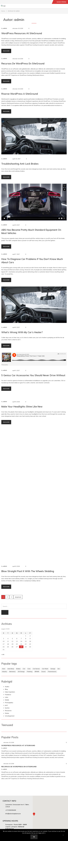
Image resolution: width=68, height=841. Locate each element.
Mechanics (12, 671)
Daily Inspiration (10, 692)
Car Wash (45, 669)
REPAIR (37, 671)
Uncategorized (9, 716)
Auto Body (11, 669)
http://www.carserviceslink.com (34, 397)
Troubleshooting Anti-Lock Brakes (20, 163)
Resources (8, 710)
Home (3, 11)
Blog (6, 689)
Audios (7, 686)
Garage (53, 669)
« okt (2, 654)
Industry (4, 671)
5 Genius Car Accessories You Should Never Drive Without (33, 375)
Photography (9, 702)
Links (6, 697)
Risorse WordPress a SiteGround (19, 93)
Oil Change (21, 671)
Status (7, 713)
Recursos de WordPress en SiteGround (22, 63)
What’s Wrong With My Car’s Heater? (22, 332)
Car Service (36, 669)
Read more (6, 51)
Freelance (8, 694)
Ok (34, 837)
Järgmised (18, 597)
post (6, 705)
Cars (29, 669)
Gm (59, 669)
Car (24, 669)
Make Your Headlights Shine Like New (21, 406)
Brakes (18, 669)
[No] (63, 835)
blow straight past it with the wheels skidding (27, 571)
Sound (43, 671)
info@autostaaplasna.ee (13, 813)
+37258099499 (10, 810)
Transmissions (52, 671)
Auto (3, 669)
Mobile (7, 700)
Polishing (29, 671)
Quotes (7, 708)
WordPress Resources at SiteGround (21, 33)
